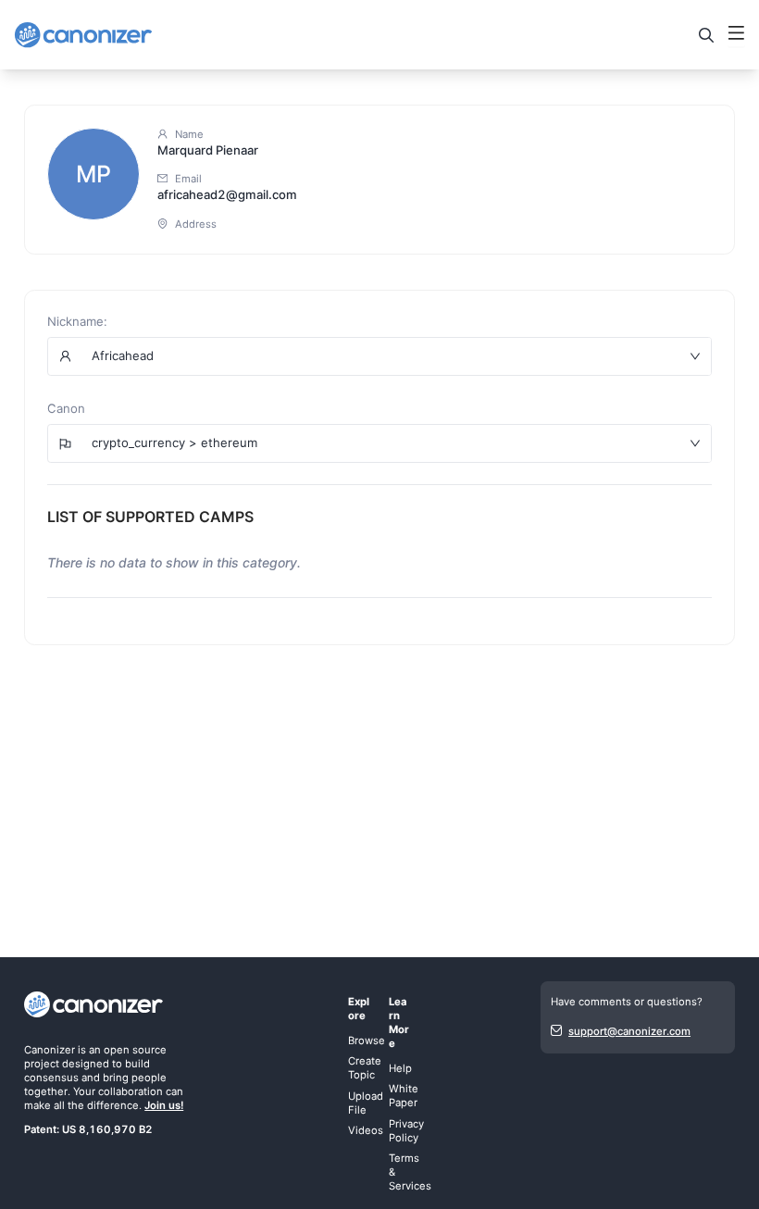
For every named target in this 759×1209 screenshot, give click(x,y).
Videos (365, 1130)
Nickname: (77, 321)
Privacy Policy (406, 1130)
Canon (66, 408)
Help (400, 1068)
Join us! (163, 1105)
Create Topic (364, 1067)
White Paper (403, 1095)
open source (135, 1049)
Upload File (365, 1103)
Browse (366, 1040)
